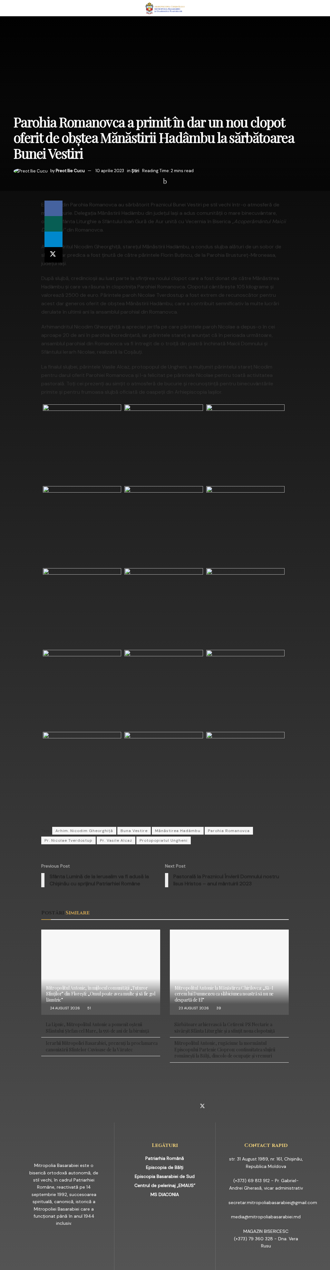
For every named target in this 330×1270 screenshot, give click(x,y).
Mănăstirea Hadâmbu (177, 830)
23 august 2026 (193, 1008)
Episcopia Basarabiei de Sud (165, 1176)
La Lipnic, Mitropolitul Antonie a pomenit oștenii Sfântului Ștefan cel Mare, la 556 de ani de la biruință (97, 1027)
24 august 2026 (64, 1008)
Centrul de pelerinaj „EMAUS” (164, 1185)
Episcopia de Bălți (164, 1167)
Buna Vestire (134, 830)
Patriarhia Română (164, 1158)
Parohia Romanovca (229, 830)
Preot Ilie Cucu (70, 170)
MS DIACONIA (164, 1194)
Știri (135, 170)
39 (218, 1008)
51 (88, 1008)
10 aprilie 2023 (109, 170)
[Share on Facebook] (53, 208)
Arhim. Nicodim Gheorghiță (84, 830)
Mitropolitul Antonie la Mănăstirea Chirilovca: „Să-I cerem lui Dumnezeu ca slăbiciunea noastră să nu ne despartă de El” (224, 994)
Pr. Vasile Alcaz (116, 840)
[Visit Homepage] (165, 8)
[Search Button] (313, 8)
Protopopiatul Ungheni (164, 840)
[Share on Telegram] (53, 239)
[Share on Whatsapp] (53, 224)
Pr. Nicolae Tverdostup (68, 840)
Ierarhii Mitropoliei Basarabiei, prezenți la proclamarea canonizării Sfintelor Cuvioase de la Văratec (102, 1046)
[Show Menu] (16, 8)
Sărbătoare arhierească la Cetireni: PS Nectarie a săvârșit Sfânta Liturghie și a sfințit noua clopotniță (224, 1027)
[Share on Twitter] (53, 255)
